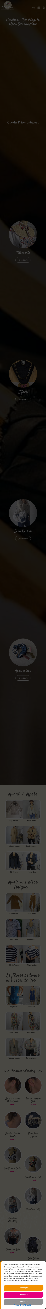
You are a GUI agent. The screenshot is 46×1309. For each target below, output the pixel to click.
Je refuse (24, 1295)
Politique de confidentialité (22, 1305)
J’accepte (24, 1288)
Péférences (23, 1302)
